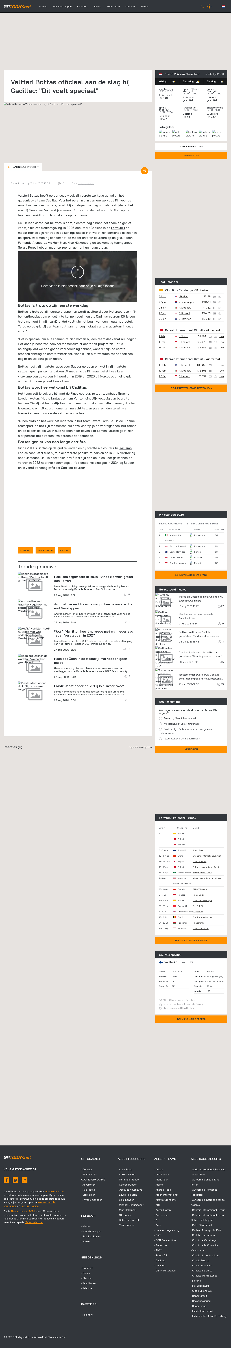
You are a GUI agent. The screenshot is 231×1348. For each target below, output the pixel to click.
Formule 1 (118, 228)
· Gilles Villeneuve (201, 1290)
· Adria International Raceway (208, 1169)
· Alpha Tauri (161, 1179)
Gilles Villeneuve (200, 889)
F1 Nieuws (25, 550)
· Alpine (158, 1184)
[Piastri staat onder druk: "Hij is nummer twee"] (34, 686)
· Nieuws (86, 1226)
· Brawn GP (160, 1255)
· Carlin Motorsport (165, 1270)
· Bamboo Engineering (166, 1230)
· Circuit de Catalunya (204, 1240)
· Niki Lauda (124, 1215)
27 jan (162, 302)
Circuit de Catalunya (179, 290)
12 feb (162, 341)
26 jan (162, 296)
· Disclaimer (88, 1194)
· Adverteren (88, 1184)
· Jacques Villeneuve (130, 1189)
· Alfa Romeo (161, 1174)
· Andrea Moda (162, 1189)
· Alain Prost (125, 1169)
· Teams (85, 1273)
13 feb (162, 347)
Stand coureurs (170, 523)
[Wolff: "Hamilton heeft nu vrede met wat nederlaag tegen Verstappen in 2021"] (34, 633)
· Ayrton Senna (126, 1174)
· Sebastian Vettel (128, 1220)
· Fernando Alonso (128, 1179)
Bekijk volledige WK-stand (191, 575)
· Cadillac (159, 1260)
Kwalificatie (189, 107)
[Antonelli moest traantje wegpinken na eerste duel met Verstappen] (34, 606)
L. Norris (211, 97)
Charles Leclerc (177, 563)
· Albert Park (198, 1174)
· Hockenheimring (201, 1301)
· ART (157, 1204)
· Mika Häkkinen (127, 1210)
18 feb (162, 365)
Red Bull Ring (199, 906)
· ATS (157, 1220)
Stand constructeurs (202, 523)
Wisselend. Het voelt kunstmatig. (182, 723)
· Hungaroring (198, 1306)
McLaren (198, 557)
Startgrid (212, 91)
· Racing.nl (87, 1314)
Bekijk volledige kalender (191, 940)
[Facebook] (6, 1180)
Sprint (186, 89)
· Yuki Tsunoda (126, 1225)
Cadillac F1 (177, 971)
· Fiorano (196, 1280)
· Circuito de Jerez (201, 1270)
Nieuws (43, 6)
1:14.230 (211, 116)
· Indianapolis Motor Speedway (208, 1316)
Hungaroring (198, 923)
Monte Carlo (198, 895)
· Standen (86, 1278)
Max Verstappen (62, 6)
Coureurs (82, 6)
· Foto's (85, 1241)
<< (23, 167)
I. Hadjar (183, 296)
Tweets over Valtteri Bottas (179, 1008)
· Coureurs (87, 1268)
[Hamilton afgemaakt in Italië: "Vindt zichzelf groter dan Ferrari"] (34, 577)
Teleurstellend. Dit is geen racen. (182, 738)
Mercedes (36, 210)
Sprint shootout (164, 108)
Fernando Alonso (30, 242)
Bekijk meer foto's (191, 146)
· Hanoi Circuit (199, 1295)
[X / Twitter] (15, 1180)
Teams (97, 6)
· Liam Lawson (126, 1199)
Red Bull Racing (30, 1205)
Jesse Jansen (86, 183)
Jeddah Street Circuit (202, 872)
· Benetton (160, 1245)
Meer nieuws (191, 155)
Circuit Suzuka (199, 861)
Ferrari (197, 551)
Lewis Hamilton (55, 242)
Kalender (130, 6)
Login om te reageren (140, 747)
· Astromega (161, 1215)
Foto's (145, 6)
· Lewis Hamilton (127, 1194)
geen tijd (188, 100)
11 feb (162, 336)
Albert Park (198, 850)
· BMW (158, 1250)
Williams (125, 448)
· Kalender (87, 1288)
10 (222, 623)
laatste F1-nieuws (54, 1191)
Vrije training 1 (167, 89)
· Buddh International (203, 1235)
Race (210, 89)
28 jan (162, 307)
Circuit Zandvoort (201, 928)
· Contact (86, 1169)
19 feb (162, 370)
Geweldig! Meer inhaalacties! (180, 718)
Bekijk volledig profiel (191, 1019)
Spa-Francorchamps (202, 917)
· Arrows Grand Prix (165, 1199)
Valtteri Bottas (28, 195)
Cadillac (64, 550)
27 (222, 606)
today (17, 6)
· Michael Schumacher (130, 1204)
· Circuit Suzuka (200, 1260)
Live (221, 336)
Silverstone (198, 911)
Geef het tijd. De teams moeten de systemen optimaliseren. (186, 731)
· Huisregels (88, 1189)
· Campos (159, 1265)
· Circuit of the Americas (205, 1255)
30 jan (162, 318)
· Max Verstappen (91, 1231)
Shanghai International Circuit (207, 856)
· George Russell (127, 1184)
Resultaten (113, 6)
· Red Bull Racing (91, 1236)
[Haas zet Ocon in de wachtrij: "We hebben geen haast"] (34, 659)
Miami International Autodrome (207, 878)
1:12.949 (164, 98)
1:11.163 (187, 116)
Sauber (76, 366)
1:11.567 (163, 118)
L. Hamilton (185, 318)
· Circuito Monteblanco (204, 1275)
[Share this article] (144, 170)
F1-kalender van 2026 (23, 1211)
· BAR (157, 1235)
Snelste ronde (215, 107)
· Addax (158, 1169)
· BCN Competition (165, 1240)
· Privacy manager (91, 1199)
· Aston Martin (162, 1210)
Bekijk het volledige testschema (191, 388)
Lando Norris (176, 557)
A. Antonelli (165, 95)
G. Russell (188, 97)
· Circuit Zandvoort (202, 1265)
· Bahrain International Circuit (208, 1210)
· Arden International (166, 1194)
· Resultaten (88, 1283)
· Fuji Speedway (200, 1285)
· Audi (157, 1225)
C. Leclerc (212, 113)
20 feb (162, 376)
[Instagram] (24, 1180)
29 (222, 684)
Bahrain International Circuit (184, 330)
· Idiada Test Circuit (202, 1311)
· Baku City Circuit (201, 1225)
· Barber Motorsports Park (206, 1230)
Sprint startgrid (191, 90)
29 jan (162, 313)
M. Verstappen (187, 302)
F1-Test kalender (34, 1222)
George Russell (177, 546)
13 (222, 641)
